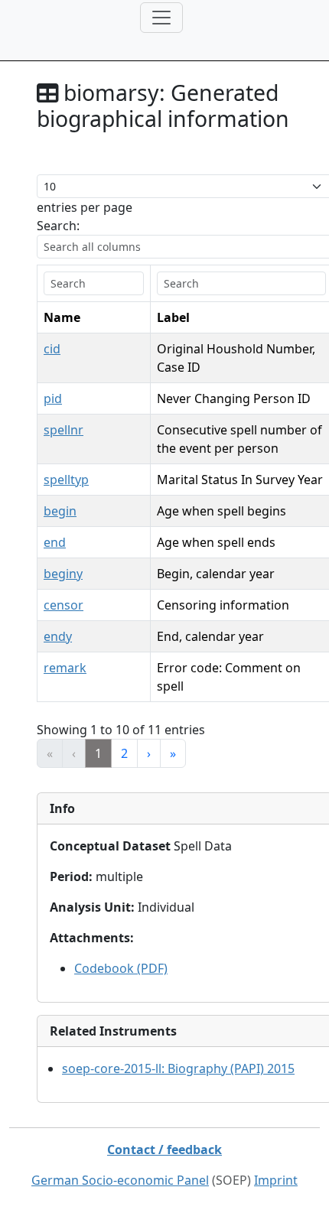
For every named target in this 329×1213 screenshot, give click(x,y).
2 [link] (124, 753)
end (55, 542)
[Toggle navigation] (161, 17)
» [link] (173, 753)
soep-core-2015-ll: (178, 1068)
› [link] (149, 753)
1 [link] (98, 753)
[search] (94, 283)
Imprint (276, 1180)
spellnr (63, 429)
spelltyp (66, 479)
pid (53, 398)
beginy (63, 573)
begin (60, 510)
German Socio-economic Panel (120, 1180)
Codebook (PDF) (121, 968)
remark (65, 667)
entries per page (84, 207)
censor (63, 605)
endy (58, 636)
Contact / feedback (164, 1149)
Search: (58, 225)
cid (52, 348)
